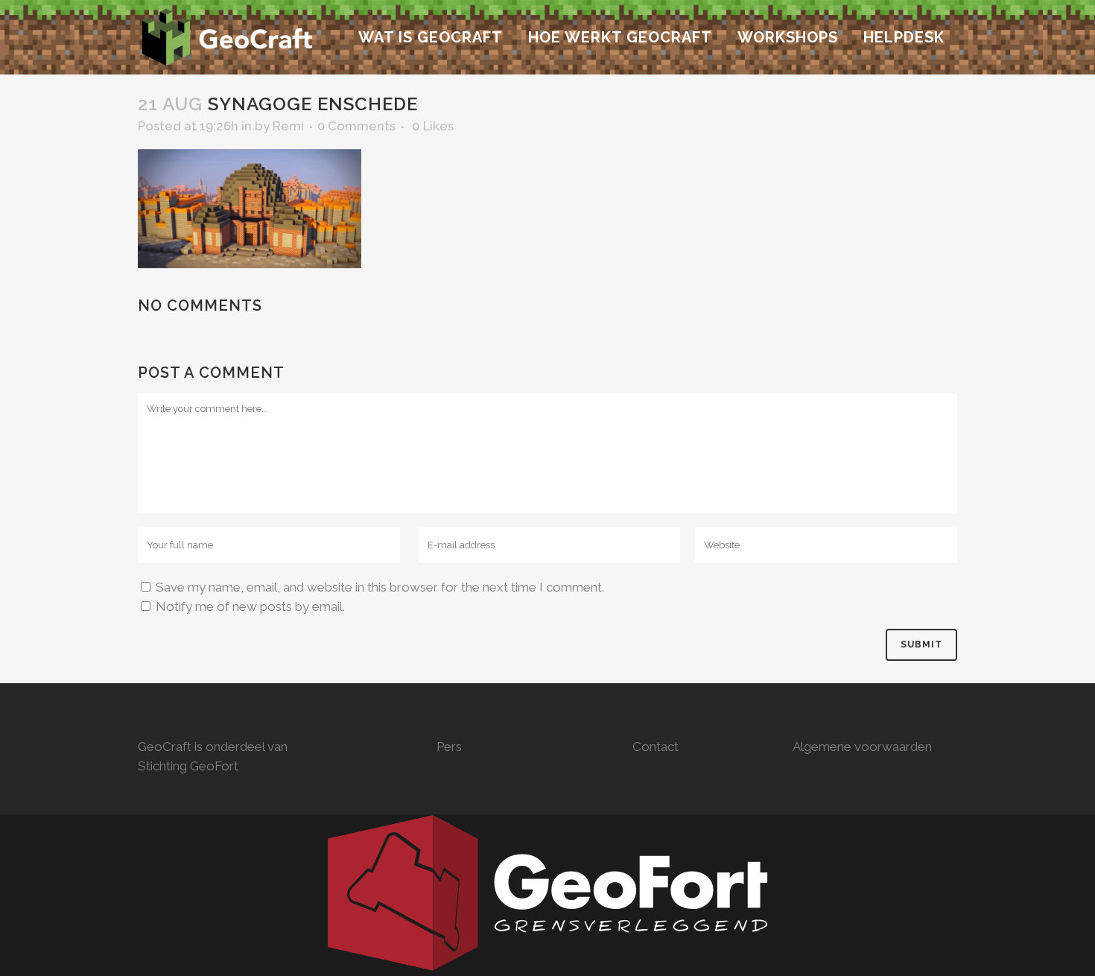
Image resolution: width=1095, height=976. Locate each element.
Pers (449, 746)
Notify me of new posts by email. (250, 606)
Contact (655, 746)
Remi (288, 125)
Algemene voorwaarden (862, 746)
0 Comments (356, 125)
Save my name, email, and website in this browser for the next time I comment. (380, 587)
